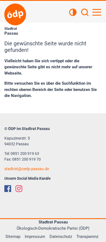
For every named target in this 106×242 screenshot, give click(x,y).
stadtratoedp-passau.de (26, 169)
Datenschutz (60, 236)
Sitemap (12, 236)
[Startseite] (15, 14)
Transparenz (87, 236)
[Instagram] (18, 188)
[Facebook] (7, 188)
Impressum (35, 236)
